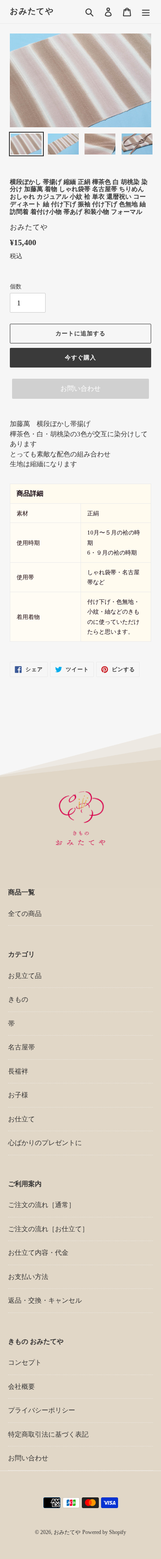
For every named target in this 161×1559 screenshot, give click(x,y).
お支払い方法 (28, 1276)
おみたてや (32, 11)
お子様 (18, 1095)
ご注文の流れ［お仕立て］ (48, 1229)
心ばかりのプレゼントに (45, 1142)
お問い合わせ (80, 388)
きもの (18, 999)
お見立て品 (25, 975)
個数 (15, 286)
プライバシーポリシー (41, 1410)
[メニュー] (145, 11)
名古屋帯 (21, 1047)
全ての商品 (25, 913)
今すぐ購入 (80, 357)
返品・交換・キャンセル (45, 1300)
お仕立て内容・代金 (38, 1252)
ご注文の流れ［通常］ (41, 1204)
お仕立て (21, 1119)
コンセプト (25, 1362)
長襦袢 (18, 1071)
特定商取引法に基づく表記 (48, 1434)
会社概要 (21, 1386)
